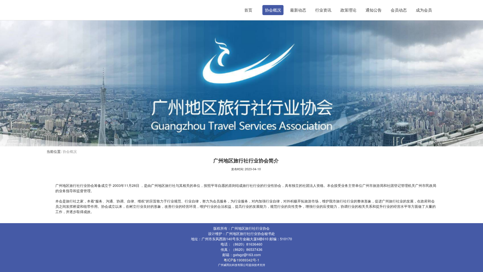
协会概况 (273, 10)
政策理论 (348, 10)
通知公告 (374, 10)
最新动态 (298, 10)
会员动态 (399, 10)
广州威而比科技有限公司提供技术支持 (241, 265)
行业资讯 (323, 10)
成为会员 (424, 10)
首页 (248, 10)
